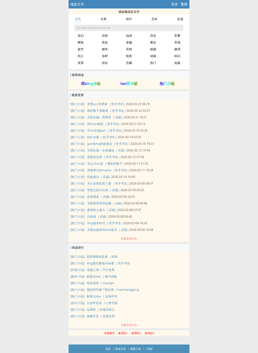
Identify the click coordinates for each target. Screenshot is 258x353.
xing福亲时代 (96, 223)
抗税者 (91, 216)
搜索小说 (135, 349)
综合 (105, 63)
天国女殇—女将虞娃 (100, 150)
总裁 (129, 63)
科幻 (177, 56)
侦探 (153, 56)
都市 (105, 49)
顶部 (150, 349)
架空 (81, 49)
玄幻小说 (77, 303)
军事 (177, 35)
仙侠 (129, 35)
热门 (153, 63)
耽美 (129, 56)
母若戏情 (93, 283)
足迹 (180, 19)
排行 (129, 19)
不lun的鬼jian (96, 130)
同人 (81, 56)
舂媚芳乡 (93, 316)
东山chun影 (95, 163)
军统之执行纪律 (97, 190)
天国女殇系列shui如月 (102, 230)
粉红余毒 (93, 137)
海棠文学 (77, 4)
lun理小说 (129, 83)
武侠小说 (77, 270)
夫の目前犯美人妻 (99, 183)
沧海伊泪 (111, 296)
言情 (129, 49)
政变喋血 (93, 197)
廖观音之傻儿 (96, 210)
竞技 (105, 42)
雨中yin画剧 (95, 124)
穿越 (129, 42)
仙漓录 (91, 309)
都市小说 (77, 276)
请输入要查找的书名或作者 (95, 27)
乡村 (105, 56)
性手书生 (117, 104)
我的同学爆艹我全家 (100, 290)
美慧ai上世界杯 (97, 104)
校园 (153, 49)
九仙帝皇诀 (94, 303)
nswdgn (108, 283)
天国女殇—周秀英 (99, 117)
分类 (103, 19)
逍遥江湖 (93, 270)
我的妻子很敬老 (97, 111)
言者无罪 (109, 316)
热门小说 (167, 83)
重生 (153, 42)
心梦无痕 (112, 303)
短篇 (177, 63)
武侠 (105, 35)
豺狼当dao (94, 276)
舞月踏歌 (111, 276)
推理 (177, 49)
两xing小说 (91, 83)
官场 (177, 42)
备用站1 (123, 333)
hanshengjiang (128, 290)
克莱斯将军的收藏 (99, 203)
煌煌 (115, 256)
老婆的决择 (94, 157)
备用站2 (136, 333)
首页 (78, 19)
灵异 (81, 63)
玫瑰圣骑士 (107, 309)
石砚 (118, 117)
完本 (154, 19)
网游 (81, 42)
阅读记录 (120, 349)
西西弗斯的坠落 (97, 256)
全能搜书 (109, 333)
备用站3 (149, 333)
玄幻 (81, 35)
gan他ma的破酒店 (99, 144)
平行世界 (109, 270)
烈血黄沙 (93, 177)
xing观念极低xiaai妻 (100, 263)
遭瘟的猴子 (114, 163)
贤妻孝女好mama (99, 170)
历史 (153, 35)
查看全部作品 (129, 238)
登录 (174, 4)
